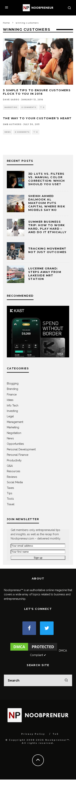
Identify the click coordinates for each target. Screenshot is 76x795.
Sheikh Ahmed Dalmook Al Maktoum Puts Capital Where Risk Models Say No (46, 203)
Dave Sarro (11, 99)
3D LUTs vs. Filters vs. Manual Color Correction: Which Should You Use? (46, 179)
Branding (12, 388)
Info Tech (12, 405)
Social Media (15, 482)
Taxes (10, 487)
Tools (10, 498)
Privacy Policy (33, 734)
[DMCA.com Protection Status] (33, 650)
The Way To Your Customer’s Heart (37, 118)
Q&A (10, 465)
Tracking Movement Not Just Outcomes (47, 250)
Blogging (13, 383)
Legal (10, 416)
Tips (9, 493)
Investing (12, 410)
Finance (12, 394)
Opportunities (15, 443)
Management (15, 421)
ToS (56, 734)
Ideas (10, 399)
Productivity (14, 460)
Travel (10, 504)
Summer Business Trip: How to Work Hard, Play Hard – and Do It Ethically (47, 227)
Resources (13, 471)
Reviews (12, 476)
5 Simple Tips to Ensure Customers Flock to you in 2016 (37, 92)
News (7, 132)
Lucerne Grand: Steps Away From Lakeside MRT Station (44, 274)
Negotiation (14, 433)
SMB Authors (12, 124)
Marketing (10, 107)
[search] (66, 680)
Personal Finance (17, 454)
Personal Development (21, 449)
